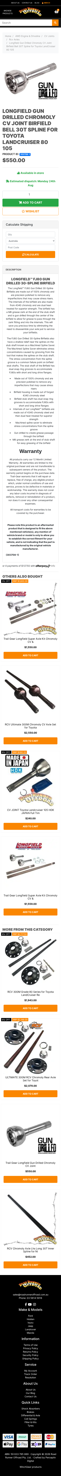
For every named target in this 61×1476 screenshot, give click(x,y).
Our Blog (30, 1393)
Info (53, 565)
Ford (30, 1315)
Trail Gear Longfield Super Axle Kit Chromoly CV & (30, 640)
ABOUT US (15, 3)
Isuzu (30, 1322)
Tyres (31, 1425)
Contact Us (30, 1396)
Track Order (30, 1374)
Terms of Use (31, 1345)
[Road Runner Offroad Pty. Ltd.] (30, 10)
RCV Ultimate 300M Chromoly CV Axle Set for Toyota (30, 726)
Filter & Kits (30, 1422)
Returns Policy (30, 1351)
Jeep (30, 1326)
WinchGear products (30, 1466)
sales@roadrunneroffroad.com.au (30, 1294)
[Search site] (55, 22)
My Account (30, 1370)
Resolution (30, 1377)
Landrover (30, 1329)
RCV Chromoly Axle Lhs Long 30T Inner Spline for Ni (30, 1250)
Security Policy (30, 1355)
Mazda (30, 1332)
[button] (30, 211)
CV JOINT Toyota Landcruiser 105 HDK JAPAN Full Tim (30, 811)
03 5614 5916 (34, 1298)
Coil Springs (30, 1418)
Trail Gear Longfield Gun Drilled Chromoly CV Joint (30, 1164)
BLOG (37, 3)
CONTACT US (27, 3)
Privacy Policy (30, 1348)
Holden (30, 1319)
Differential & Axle (30, 1415)
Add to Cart (32, 202)
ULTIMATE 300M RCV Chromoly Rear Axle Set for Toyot (30, 1079)
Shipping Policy (30, 1358)
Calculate (32, 254)
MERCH (47, 3)
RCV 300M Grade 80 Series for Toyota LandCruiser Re (30, 993)
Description (13, 269)
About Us (30, 1389)
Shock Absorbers (30, 1408)
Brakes (30, 1412)
